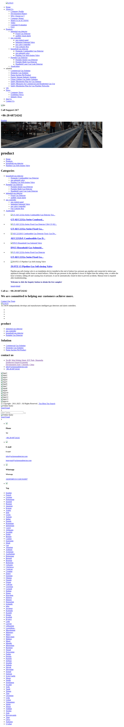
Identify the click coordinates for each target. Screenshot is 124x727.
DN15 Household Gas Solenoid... (27, 247)
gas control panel (22, 40)
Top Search (50, 404)
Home (8, 7)
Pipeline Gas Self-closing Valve (28, 55)
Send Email (5, 408)
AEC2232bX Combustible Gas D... (28, 238)
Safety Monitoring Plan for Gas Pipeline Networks (30, 86)
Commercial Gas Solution (20, 71)
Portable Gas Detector (19, 58)
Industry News (16, 97)
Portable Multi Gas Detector (26, 62)
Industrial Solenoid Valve (25, 42)
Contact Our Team (8, 301)
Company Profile (17, 11)
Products (9, 29)
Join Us (9, 99)
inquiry (13, 286)
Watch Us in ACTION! (20, 20)
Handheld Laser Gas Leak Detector (29, 64)
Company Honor (17, 18)
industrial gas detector (19, 31)
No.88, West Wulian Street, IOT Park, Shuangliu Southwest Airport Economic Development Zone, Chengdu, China (24, 362)
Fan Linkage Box (22, 47)
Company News (17, 92)
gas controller (16, 38)
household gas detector (19, 49)
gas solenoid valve (23, 53)
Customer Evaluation (19, 25)
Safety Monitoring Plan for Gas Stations (26, 82)
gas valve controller (23, 44)
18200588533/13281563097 (17, 479)
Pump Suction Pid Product (21, 75)
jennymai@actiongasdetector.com (18, 460)
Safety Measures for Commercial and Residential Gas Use (33, 84)
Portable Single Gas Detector (27, 60)
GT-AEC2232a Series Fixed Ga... (27, 229)
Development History (19, 14)
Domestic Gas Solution (19, 73)
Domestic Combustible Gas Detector (29, 51)
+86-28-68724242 (13, 369)
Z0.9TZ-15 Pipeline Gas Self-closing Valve (31, 266)
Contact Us (10, 101)
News (8, 90)
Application (15, 66)
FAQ (13, 27)
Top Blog (42, 404)
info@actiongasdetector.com (16, 367)
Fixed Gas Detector (23, 34)
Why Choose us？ (18, 16)
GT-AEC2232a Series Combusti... (27, 219)
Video (13, 23)
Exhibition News (17, 95)
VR (7, 88)
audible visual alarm (23, 36)
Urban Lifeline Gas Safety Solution (24, 79)
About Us (9, 9)
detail (18, 286)
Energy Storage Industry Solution (23, 77)
